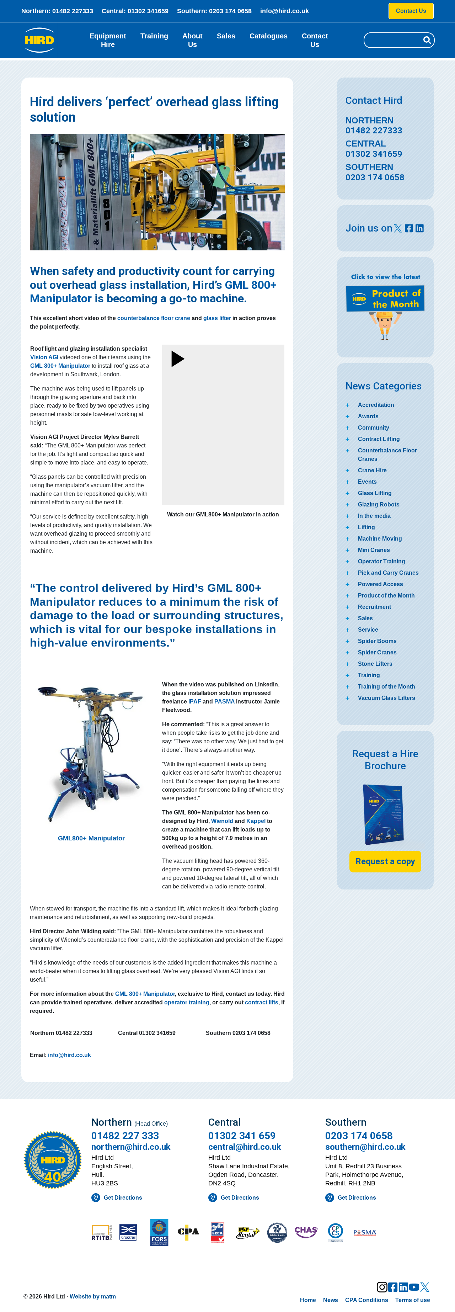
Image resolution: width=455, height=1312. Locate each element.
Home (308, 1300)
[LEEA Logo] (218, 1233)
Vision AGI (44, 357)
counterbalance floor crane (153, 318)
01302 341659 (148, 11)
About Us (192, 40)
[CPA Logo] (189, 1233)
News (330, 1300)
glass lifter (217, 318)
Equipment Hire (108, 40)
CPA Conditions (366, 1300)
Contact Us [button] (411, 11)
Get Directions (123, 1198)
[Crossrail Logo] (131, 1233)
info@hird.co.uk (284, 11)
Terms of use (412, 1300)
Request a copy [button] (385, 861)
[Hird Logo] (39, 40)
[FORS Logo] (160, 1233)
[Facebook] (392, 1287)
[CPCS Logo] (335, 1233)
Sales (226, 36)
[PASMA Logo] (364, 1233)
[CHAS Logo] (306, 1233)
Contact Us (315, 40)
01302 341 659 (242, 1136)
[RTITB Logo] (101, 1233)
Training (154, 36)
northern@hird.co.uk (131, 1147)
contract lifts (261, 1002)
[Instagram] (382, 1287)
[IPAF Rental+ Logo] (247, 1233)
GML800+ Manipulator (91, 838)
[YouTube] (414, 1287)
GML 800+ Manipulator (145, 994)
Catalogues (269, 36)
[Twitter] (424, 1287)
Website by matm (93, 1297)
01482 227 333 (125, 1136)
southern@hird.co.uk (365, 1147)
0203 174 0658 (230, 11)
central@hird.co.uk (244, 1147)
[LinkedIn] (403, 1287)
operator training (186, 1002)
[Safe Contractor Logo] (277, 1233)
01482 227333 (72, 11)
